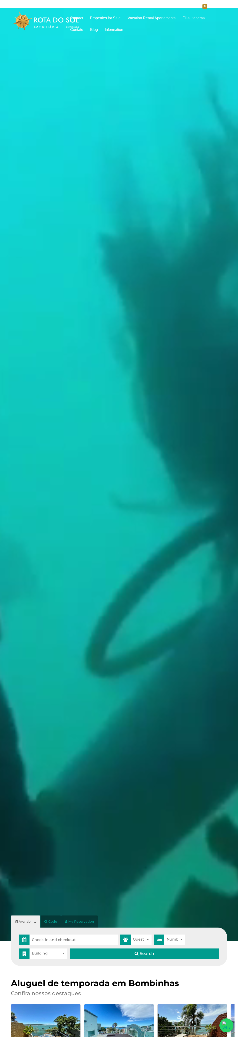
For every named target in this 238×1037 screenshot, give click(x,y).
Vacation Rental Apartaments (151, 18)
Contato (76, 30)
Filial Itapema (193, 18)
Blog (94, 30)
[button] (74, 940)
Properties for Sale (105, 18)
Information (114, 30)
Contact (76, 18)
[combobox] (141, 940)
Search (146, 953)
